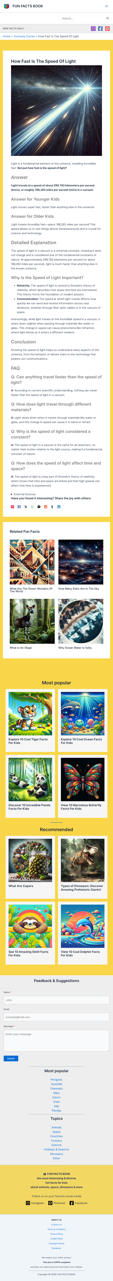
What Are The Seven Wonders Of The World (31, 590)
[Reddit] (45, 506)
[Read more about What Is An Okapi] (32, 621)
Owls (56, 1101)
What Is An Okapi (21, 647)
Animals (57, 1127)
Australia (56, 1084)
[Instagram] (93, 28)
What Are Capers (21, 886)
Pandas (56, 1110)
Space (56, 1131)
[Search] (108, 18)
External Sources (25, 494)
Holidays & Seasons (56, 1149)
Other (56, 1158)
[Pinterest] (107, 28)
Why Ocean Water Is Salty (75, 647)
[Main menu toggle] (106, 6)
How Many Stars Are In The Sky (78, 588)
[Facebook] (100, 28)
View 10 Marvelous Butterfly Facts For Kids (81, 806)
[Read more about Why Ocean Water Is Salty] (80, 621)
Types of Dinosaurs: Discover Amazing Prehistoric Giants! (82, 887)
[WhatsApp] (32, 506)
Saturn (56, 1097)
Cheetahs (56, 1088)
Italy (56, 1106)
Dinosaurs (56, 1153)
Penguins (57, 1079)
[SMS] (39, 506)
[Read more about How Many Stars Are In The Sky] (80, 561)
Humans (56, 1140)
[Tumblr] (52, 506)
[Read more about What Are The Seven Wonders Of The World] (32, 561)
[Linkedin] (58, 506)
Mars (56, 1092)
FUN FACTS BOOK (28, 6)
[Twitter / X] (25, 506)
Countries (56, 1136)
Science (56, 1145)
